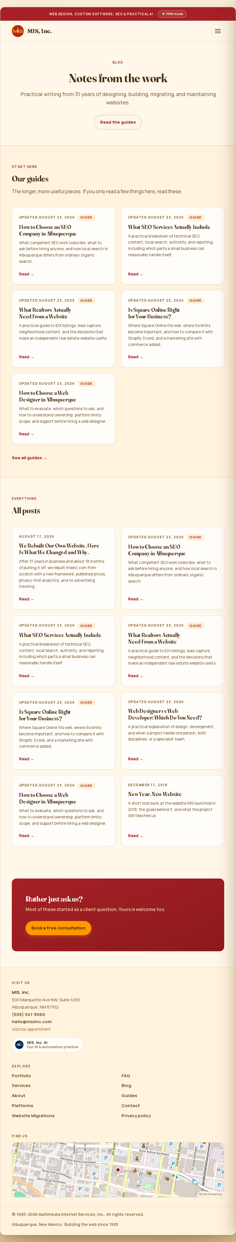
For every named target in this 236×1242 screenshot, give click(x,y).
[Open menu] (218, 31)
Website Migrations (33, 1116)
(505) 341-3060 (28, 1014)
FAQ (125, 1076)
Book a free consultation (58, 928)
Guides (129, 1095)
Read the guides (118, 122)
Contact (130, 1106)
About (18, 1095)
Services (21, 1085)
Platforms (22, 1106)
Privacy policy (136, 1116)
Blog (126, 1085)
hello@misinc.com (32, 1022)
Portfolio (21, 1076)
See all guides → (29, 458)
